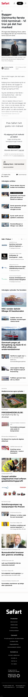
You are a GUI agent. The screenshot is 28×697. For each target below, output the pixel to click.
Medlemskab (14, 624)
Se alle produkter (14, 630)
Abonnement (14, 622)
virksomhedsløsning (18, 155)
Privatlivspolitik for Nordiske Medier (14, 638)
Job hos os (14, 661)
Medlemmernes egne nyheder (12, 391)
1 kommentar (22, 174)
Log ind (21, 150)
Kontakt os (14, 658)
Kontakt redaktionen (14, 655)
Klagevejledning (14, 644)
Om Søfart (14, 664)
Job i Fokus (6, 239)
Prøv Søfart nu (14, 147)
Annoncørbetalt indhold (14, 647)
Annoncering (14, 627)
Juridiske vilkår (14, 641)
